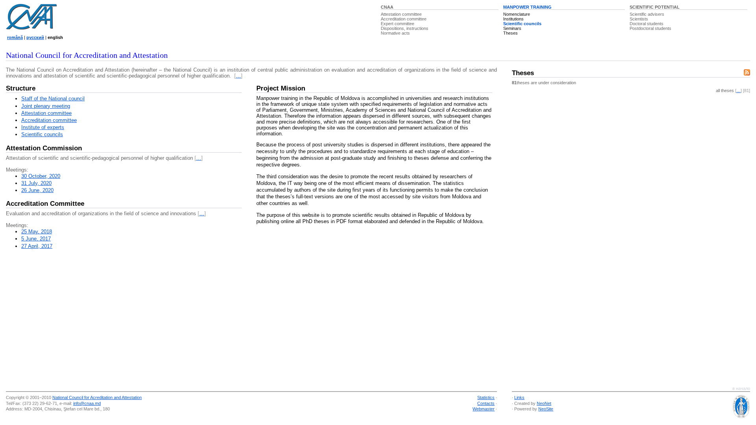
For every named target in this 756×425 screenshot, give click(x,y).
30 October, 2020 (40, 176)
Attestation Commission (44, 148)
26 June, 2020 (37, 190)
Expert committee (397, 23)
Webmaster (483, 409)
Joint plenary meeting (45, 106)
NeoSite (545, 409)
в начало (741, 388)
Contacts (486, 403)
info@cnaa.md (87, 403)
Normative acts (395, 33)
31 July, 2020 (36, 183)
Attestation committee (401, 14)
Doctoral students (646, 23)
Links (519, 397)
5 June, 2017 (36, 239)
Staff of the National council (53, 99)
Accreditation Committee (45, 203)
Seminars (512, 28)
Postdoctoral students (650, 28)
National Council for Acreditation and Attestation (97, 397)
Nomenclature (516, 14)
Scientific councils (522, 23)
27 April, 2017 (36, 246)
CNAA (387, 7)
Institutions (513, 19)
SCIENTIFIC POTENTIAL (655, 7)
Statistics (486, 397)
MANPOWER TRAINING (527, 7)
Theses (510, 33)
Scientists (639, 19)
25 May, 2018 (36, 232)
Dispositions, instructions (404, 28)
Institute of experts (42, 127)
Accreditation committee (403, 19)
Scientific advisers (647, 14)
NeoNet (544, 403)
